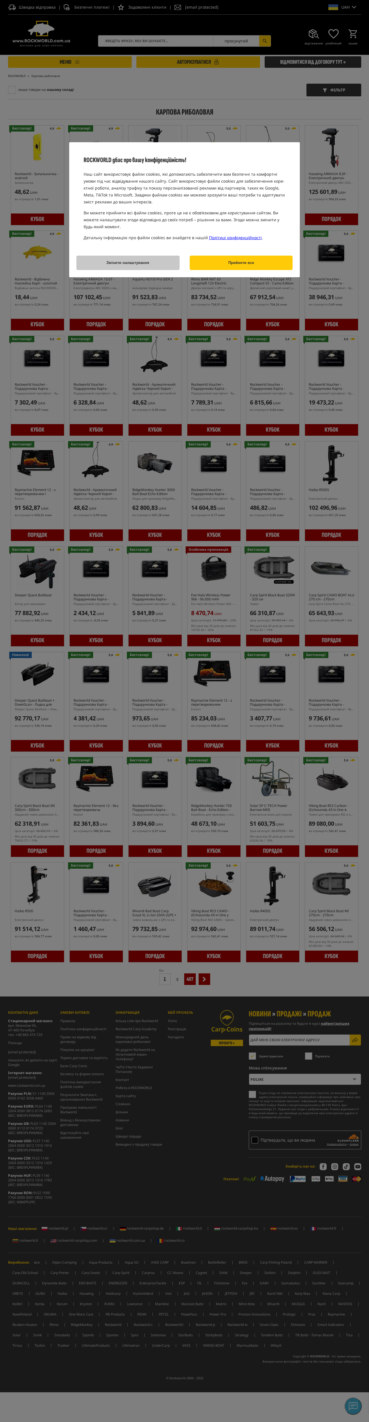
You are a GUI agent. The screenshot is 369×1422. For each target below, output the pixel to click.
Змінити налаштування (127, 263)
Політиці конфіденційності (235, 237)
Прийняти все (241, 263)
